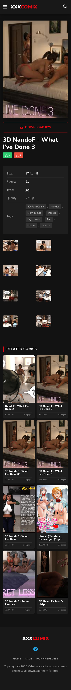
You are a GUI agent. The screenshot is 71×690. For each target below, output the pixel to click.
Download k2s (38, 127)
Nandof (55, 206)
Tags (29, 658)
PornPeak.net (47, 658)
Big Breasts (34, 219)
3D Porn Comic (35, 206)
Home (17, 658)
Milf (49, 219)
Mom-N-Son (34, 213)
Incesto (52, 213)
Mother (31, 225)
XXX (24, 7)
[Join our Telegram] (35, 649)
